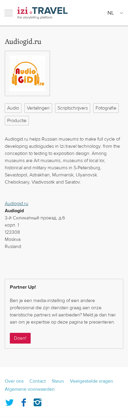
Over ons (14, 381)
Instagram (37, 401)
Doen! (20, 338)
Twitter (9, 401)
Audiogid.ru (16, 204)
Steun (58, 381)
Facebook (23, 401)
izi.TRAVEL (42, 13)
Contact (37, 381)
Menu (8, 13)
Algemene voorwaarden (30, 389)
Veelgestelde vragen (91, 381)
